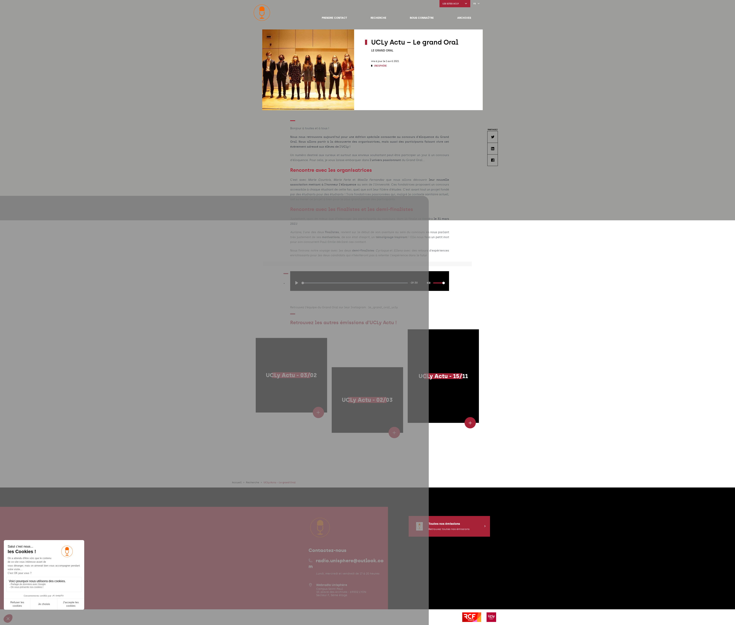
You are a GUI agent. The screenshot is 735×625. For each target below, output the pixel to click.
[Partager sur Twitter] (492, 137)
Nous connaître (422, 18)
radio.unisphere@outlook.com (346, 563)
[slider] (354, 283)
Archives (464, 18)
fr (474, 3)
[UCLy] (491, 619)
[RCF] (472, 619)
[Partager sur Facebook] (492, 160)
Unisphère (380, 65)
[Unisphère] (261, 12)
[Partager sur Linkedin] (492, 148)
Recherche (378, 18)
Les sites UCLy (451, 3)
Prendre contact (334, 18)
